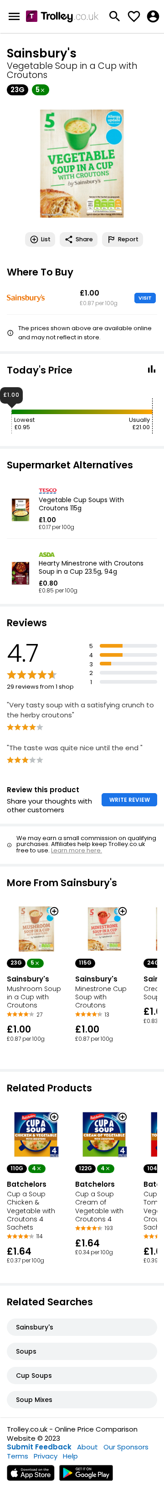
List (46, 239)
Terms (17, 1456)
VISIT (145, 297)
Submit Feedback (39, 1447)
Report (128, 239)
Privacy (45, 1456)
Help (70, 1456)
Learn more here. (76, 850)
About (87, 1447)
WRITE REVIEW (129, 800)
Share (84, 239)
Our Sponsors (126, 1447)
